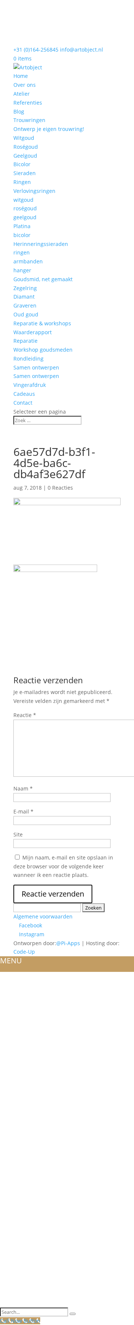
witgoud (23, 199)
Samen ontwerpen (36, 367)
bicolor (22, 235)
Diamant (24, 296)
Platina (22, 226)
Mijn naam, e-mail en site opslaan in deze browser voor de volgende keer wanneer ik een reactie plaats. (63, 866)
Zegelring (25, 288)
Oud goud (25, 314)
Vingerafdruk (29, 384)
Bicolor (22, 164)
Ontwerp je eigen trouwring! (48, 128)
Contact (22, 402)
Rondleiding (28, 358)
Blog (18, 111)
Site (18, 834)
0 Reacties (60, 487)
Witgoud (23, 137)
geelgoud (24, 217)
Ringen (22, 181)
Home (20, 75)
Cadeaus (24, 393)
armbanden (28, 261)
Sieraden (24, 173)
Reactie (24, 715)
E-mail (23, 811)
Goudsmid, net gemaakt (43, 279)
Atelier (21, 93)
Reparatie (25, 340)
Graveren (24, 305)
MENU (11, 961)
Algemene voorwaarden (43, 916)
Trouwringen (29, 120)
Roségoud (25, 146)
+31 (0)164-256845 (35, 49)
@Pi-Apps (68, 943)
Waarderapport (32, 332)
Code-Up (24, 951)
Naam (23, 788)
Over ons (24, 84)
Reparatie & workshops (42, 323)
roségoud (25, 208)
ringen (21, 252)
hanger (22, 270)
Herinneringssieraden (40, 243)
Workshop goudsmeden (43, 349)
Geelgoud (25, 155)
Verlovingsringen (34, 190)
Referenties (27, 102)
